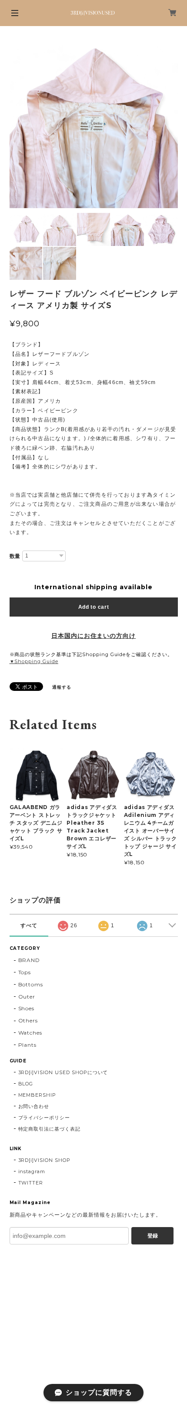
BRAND (29, 960)
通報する (61, 687)
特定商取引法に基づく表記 (49, 1129)
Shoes (26, 1008)
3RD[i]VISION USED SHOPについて (63, 1072)
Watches (30, 1032)
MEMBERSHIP (37, 1095)
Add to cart (93, 607)
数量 (15, 556)
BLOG (25, 1084)
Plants (27, 1045)
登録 (152, 1236)
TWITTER (30, 1183)
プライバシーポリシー (44, 1118)
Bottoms (30, 984)
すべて (28, 925)
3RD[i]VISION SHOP (44, 1160)
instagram (32, 1171)
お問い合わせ (34, 1106)
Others (28, 1020)
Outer (27, 996)
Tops (24, 972)
